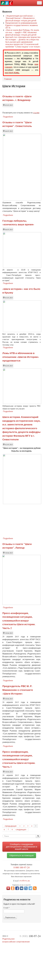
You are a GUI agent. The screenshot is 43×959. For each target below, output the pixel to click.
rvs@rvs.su (24, 880)
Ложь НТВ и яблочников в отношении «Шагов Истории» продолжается (20, 356)
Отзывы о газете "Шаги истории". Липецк (17, 546)
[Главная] (7, 3)
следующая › (21, 829)
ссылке (36, 112)
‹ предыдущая (10, 826)
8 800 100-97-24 (21, 867)
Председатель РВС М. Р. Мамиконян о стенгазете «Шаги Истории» (17, 689)
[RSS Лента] (35, 888)
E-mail (7, 908)
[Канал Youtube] (8, 888)
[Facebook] (17, 888)
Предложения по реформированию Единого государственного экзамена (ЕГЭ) (21, 25)
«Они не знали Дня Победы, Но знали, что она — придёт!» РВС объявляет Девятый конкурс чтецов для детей (22, 32)
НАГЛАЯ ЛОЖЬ (12, 72)
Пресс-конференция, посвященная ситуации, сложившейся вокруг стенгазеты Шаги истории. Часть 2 (18, 620)
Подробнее (8, 116)
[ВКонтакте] (21, 888)
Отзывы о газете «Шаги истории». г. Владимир (17, 98)
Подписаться (10, 917)
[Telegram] (30, 888)
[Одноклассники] (13, 888)
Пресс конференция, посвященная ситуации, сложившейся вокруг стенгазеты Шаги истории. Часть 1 (18, 759)
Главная (8, 79)
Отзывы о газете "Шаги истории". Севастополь (17, 124)
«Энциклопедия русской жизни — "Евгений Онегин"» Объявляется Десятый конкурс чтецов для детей (20, 18)
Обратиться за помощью (21, 855)
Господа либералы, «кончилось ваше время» (18, 222)
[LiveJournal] (26, 888)
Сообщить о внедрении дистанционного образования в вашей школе (21, 846)
